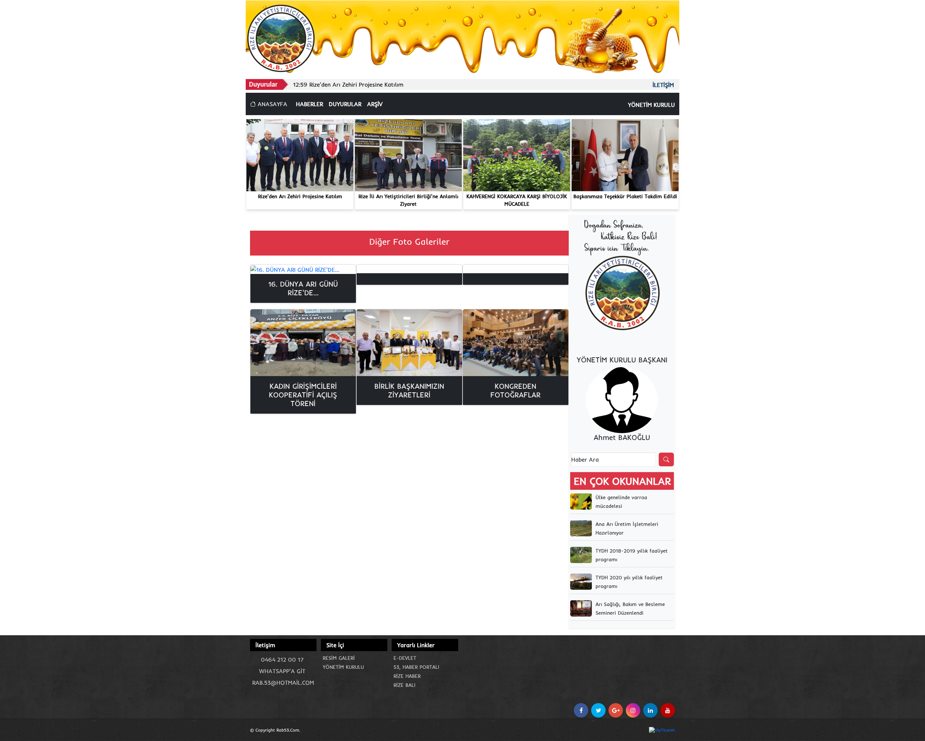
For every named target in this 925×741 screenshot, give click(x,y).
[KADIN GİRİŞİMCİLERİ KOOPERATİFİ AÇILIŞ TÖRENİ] (303, 342)
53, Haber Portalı (416, 667)
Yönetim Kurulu (343, 667)
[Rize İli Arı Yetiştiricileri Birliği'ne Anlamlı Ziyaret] (408, 154)
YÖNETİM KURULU (651, 104)
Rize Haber (407, 676)
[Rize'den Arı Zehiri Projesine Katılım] (299, 154)
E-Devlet (404, 658)
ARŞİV (374, 104)
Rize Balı (404, 685)
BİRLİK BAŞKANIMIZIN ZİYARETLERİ (409, 390)
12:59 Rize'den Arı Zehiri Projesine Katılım (348, 84)
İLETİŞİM (663, 84)
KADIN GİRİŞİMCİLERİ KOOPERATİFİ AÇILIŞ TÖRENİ (303, 395)
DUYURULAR (345, 104)
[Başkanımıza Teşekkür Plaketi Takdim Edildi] (625, 154)
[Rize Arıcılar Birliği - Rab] (281, 37)
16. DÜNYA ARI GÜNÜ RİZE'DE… (303, 288)
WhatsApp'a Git (282, 671)
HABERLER (309, 104)
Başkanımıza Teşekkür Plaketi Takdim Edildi (625, 196)
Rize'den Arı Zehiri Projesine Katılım (300, 196)
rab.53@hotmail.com (283, 682)
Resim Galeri (339, 658)
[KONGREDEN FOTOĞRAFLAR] (515, 342)
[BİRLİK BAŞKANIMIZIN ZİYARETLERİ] (409, 342)
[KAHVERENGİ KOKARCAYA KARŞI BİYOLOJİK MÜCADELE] (516, 154)
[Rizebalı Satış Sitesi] (622, 275)
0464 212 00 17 (282, 659)
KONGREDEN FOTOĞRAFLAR (515, 390)
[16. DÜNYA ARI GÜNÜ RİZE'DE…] (303, 269)
